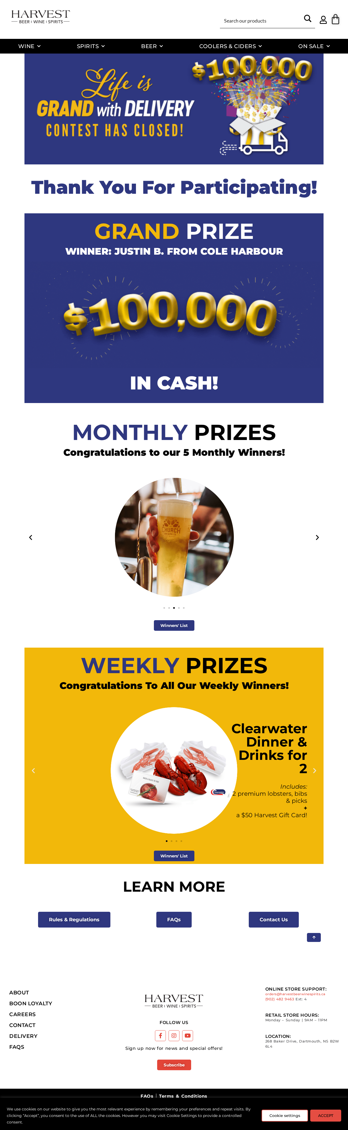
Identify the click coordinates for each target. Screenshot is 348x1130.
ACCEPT (325, 1115)
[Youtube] (187, 1035)
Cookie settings (284, 1115)
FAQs (16, 1047)
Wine (26, 46)
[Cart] (335, 19)
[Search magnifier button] (307, 20)
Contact (22, 1025)
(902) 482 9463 (279, 999)
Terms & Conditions (183, 1096)
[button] (30, 537)
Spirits (88, 46)
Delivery (23, 1036)
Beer (149, 46)
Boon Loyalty (30, 1003)
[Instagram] (174, 1035)
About (19, 992)
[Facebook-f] (160, 1035)
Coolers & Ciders (227, 46)
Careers (22, 1014)
